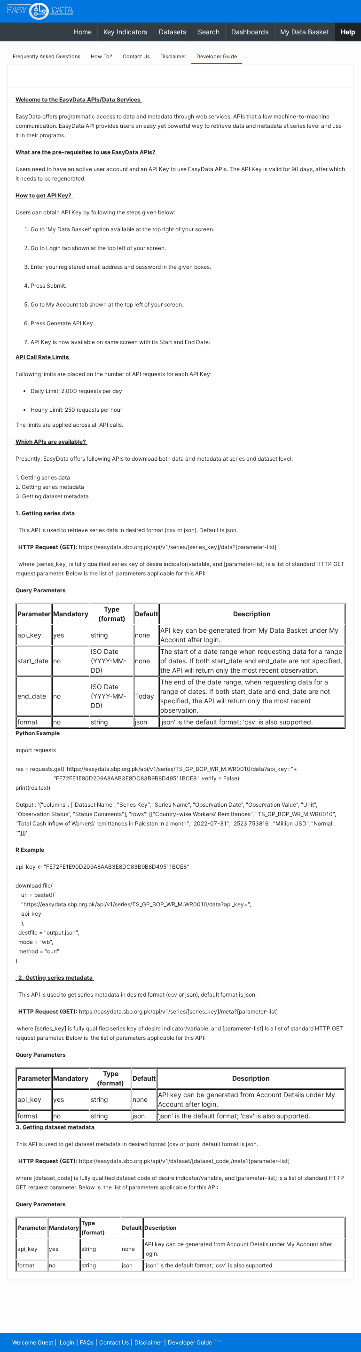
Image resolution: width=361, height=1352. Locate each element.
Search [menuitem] (209, 32)
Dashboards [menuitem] (249, 32)
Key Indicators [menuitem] (125, 32)
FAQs (87, 1342)
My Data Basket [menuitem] (304, 32)
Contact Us (114, 1342)
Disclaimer (148, 1342)
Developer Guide (195, 1342)
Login (67, 1342)
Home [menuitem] (83, 32)
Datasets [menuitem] (172, 32)
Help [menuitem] (351, 31)
